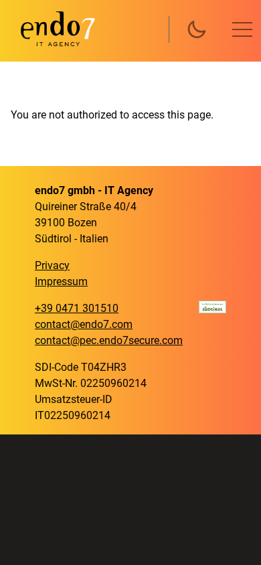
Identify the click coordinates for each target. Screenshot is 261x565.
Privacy (52, 265)
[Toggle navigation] (242, 29)
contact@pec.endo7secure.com (109, 340)
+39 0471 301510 (76, 308)
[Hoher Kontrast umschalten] (196, 29)
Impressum (61, 281)
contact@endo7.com (84, 324)
